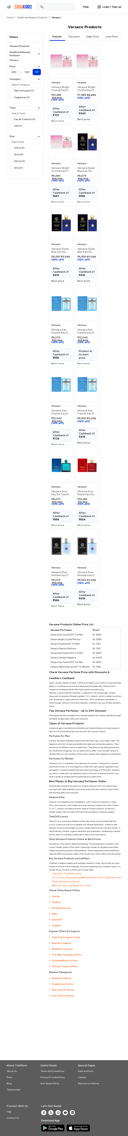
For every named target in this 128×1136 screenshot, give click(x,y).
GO (37, 72)
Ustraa (56, 896)
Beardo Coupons (61, 943)
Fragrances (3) (22, 97)
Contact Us (13, 1118)
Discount (74, 36)
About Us (12, 1071)
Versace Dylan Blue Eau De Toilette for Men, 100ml (86, 170)
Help (86, 6)
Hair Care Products (63, 995)
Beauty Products (61, 978)
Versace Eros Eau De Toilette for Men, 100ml (60, 493)
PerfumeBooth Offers (65, 960)
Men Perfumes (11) (24, 90)
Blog (9, 1083)
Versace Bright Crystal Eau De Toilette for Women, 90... (60, 170)
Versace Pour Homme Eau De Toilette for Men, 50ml (86, 574)
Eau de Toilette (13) (24, 119)
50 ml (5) (18, 154)
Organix (56, 925)
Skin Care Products (63, 989)
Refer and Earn (85, 1071)
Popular (57, 36)
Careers (82, 1077)
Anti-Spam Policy (49, 1083)
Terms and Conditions (52, 1071)
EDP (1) (18, 126)
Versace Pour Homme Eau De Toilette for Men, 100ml (60, 574)
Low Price (112, 36)
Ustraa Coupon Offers (65, 966)
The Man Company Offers (67, 954)
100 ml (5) (19, 148)
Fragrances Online (62, 984)
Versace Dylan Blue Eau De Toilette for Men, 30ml (60, 250)
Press (9, 1077)
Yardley (56, 902)
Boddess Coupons (62, 949)
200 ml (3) (19, 161)
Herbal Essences (61, 908)
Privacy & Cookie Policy (52, 1077)
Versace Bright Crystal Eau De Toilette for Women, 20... (60, 89)
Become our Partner (88, 1083)
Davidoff (57, 919)
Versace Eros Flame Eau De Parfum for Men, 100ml (85, 493)
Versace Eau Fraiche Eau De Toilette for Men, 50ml (86, 412)
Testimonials (13, 1089)
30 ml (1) (18, 168)
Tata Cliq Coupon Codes (66, 937)
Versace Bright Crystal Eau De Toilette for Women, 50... (86, 89)
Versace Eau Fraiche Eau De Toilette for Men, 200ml (86, 331)
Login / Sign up (111, 6)
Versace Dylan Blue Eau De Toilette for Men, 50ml (86, 250)
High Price (92, 36)
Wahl (55, 913)
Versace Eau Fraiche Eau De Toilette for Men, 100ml (60, 331)
